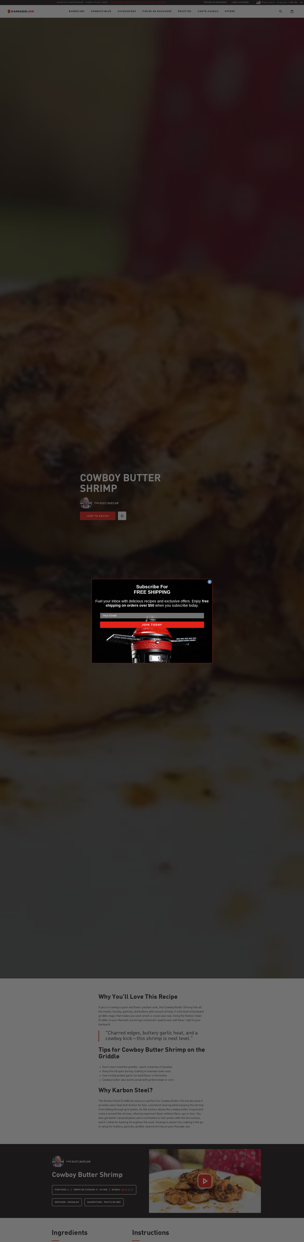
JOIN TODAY (152, 624)
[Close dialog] (209, 581)
